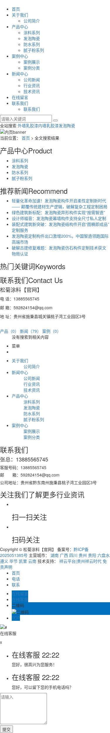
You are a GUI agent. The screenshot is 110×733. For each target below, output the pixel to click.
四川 (73, 555)
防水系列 (31, 44)
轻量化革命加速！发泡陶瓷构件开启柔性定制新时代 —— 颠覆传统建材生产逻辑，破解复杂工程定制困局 (59, 203)
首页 (16, 9)
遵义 (4, 561)
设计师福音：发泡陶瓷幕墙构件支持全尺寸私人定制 (59, 218)
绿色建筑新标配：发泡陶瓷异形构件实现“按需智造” (58, 212)
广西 (64, 555)
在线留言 (20, 97)
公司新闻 (31, 79)
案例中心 (20, 56)
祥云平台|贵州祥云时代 (80, 561)
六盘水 (103, 555)
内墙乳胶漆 (48, 125)
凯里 (23, 561)
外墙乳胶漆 (28, 125)
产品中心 (20, 26)
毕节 (13, 561)
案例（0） (51, 331)
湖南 (54, 555)
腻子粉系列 (33, 50)
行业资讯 (31, 85)
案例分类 (31, 68)
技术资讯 (31, 91)
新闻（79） (30, 331)
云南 (32, 561)
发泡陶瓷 (31, 38)
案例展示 (31, 62)
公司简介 (31, 21)
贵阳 (92, 555)
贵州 (83, 555)
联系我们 (20, 103)
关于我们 (20, 15)
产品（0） (9, 331)
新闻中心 (20, 74)
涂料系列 (31, 32)
